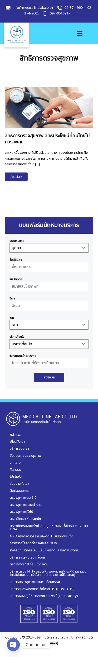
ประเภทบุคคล (17, 241)
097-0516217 (60, 13)
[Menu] (80, 33)
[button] (16, 176)
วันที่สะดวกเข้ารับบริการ (23, 356)
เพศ (12, 318)
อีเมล (12, 298)
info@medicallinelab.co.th (33, 7)
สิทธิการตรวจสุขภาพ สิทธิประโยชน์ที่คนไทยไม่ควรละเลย (47, 138)
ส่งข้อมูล (49, 377)
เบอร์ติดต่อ (16, 279)
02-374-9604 (74, 7)
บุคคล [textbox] (16, 248)
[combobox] (49, 248)
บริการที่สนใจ (17, 337)
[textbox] (44, 324)
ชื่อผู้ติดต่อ (16, 260)
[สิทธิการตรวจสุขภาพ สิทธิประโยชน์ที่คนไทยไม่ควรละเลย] (49, 107)
